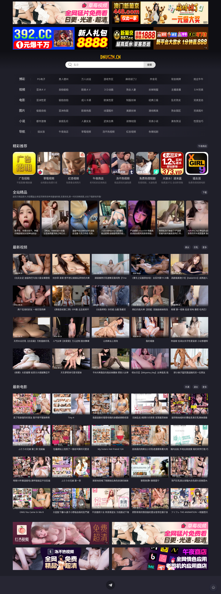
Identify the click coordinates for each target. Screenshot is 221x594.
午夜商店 (63, 131)
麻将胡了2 (131, 79)
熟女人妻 (131, 89)
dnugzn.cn (110, 57)
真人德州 (63, 79)
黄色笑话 (176, 121)
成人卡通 (86, 100)
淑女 (196, 386)
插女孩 (41, 131)
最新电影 (20, 386)
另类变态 (198, 100)
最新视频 (20, 247)
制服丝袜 (131, 100)
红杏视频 (131, 131)
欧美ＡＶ (86, 89)
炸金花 (153, 79)
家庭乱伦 (63, 121)
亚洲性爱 (41, 100)
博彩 (22, 79)
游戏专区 (108, 79)
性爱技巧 (198, 121)
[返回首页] (213, 587)
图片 (22, 111)
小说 (22, 121)
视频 (22, 90)
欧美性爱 (108, 100)
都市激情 (41, 121)
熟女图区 (176, 110)
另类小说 (153, 121)
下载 (205, 192)
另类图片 (198, 110)
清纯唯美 (153, 110)
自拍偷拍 (63, 89)
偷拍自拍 (63, 100)
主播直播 (176, 89)
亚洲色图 (63, 110)
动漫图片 (108, 110)
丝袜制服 (153, 89)
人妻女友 (86, 121)
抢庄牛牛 (198, 79)
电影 (22, 100)
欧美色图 (86, 110)
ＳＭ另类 (198, 89)
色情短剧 (153, 131)
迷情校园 (131, 121)
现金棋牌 (176, 79)
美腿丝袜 (131, 110)
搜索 (149, 64)
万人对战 (86, 79)
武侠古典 (108, 121)
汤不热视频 (109, 131)
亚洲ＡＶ (41, 89)
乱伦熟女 (176, 100)
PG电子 (41, 79)
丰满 (187, 386)
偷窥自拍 (41, 110)
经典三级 (153, 100)
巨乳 (196, 247)
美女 (187, 247)
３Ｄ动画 (108, 89)
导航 (22, 132)
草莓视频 (86, 131)
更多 (205, 247)
